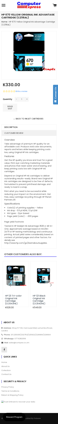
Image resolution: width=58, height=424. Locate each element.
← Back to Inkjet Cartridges (28, 118)
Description (10, 127)
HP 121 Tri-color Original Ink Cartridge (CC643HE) (13, 299)
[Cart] (55, 6)
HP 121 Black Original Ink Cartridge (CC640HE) (39, 299)
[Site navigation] (3, 6)
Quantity (7, 99)
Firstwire (37, 418)
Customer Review (13, 133)
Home (4, 21)
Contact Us (55, 93)
